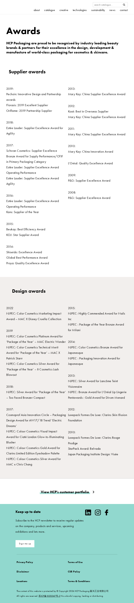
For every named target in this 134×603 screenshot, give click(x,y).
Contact (124, 10)
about (37, 10)
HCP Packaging (19, 6)
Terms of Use (75, 562)
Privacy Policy (25, 562)
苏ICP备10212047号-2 (49, 595)
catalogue (49, 10)
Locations (22, 581)
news (112, 10)
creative (63, 10)
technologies (80, 10)
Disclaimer (23, 571)
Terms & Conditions (79, 581)
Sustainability (98, 10)
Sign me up (25, 543)
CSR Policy (74, 571)
